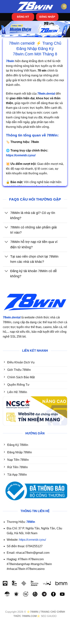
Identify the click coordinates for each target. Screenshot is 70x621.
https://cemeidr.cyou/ (32, 539)
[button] (64, 7)
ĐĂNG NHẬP (47, 16)
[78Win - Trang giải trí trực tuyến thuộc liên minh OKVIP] (35, 6)
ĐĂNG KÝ (23, 16)
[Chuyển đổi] (6, 213)
